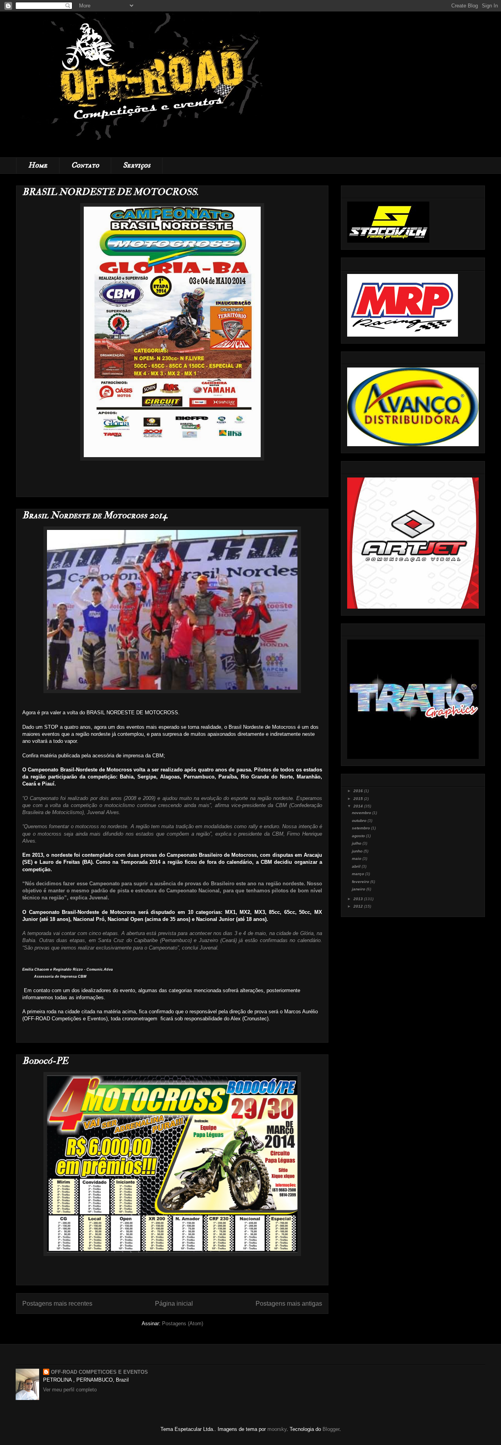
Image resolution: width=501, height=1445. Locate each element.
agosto (359, 836)
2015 (358, 798)
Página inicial (174, 1303)
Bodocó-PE (45, 1061)
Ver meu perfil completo (70, 1390)
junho (358, 851)
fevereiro (361, 881)
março (358, 874)
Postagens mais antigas (289, 1303)
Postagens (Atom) (182, 1323)
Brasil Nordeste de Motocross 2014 (94, 515)
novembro (362, 813)
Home (37, 165)
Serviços (136, 165)
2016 (358, 791)
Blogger (331, 1429)
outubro (360, 820)
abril (357, 866)
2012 (358, 906)
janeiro (359, 889)
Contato (85, 165)
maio (357, 858)
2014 (358, 806)
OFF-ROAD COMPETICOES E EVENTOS (99, 1372)
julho (357, 843)
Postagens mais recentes (57, 1303)
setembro (361, 828)
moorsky (277, 1429)
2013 (358, 899)
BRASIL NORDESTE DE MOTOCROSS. (110, 192)
